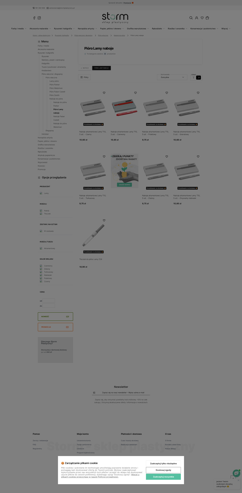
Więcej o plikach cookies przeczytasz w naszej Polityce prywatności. (100, 475)
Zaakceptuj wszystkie (163, 476)
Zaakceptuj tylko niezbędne (163, 463)
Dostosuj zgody (163, 470)
